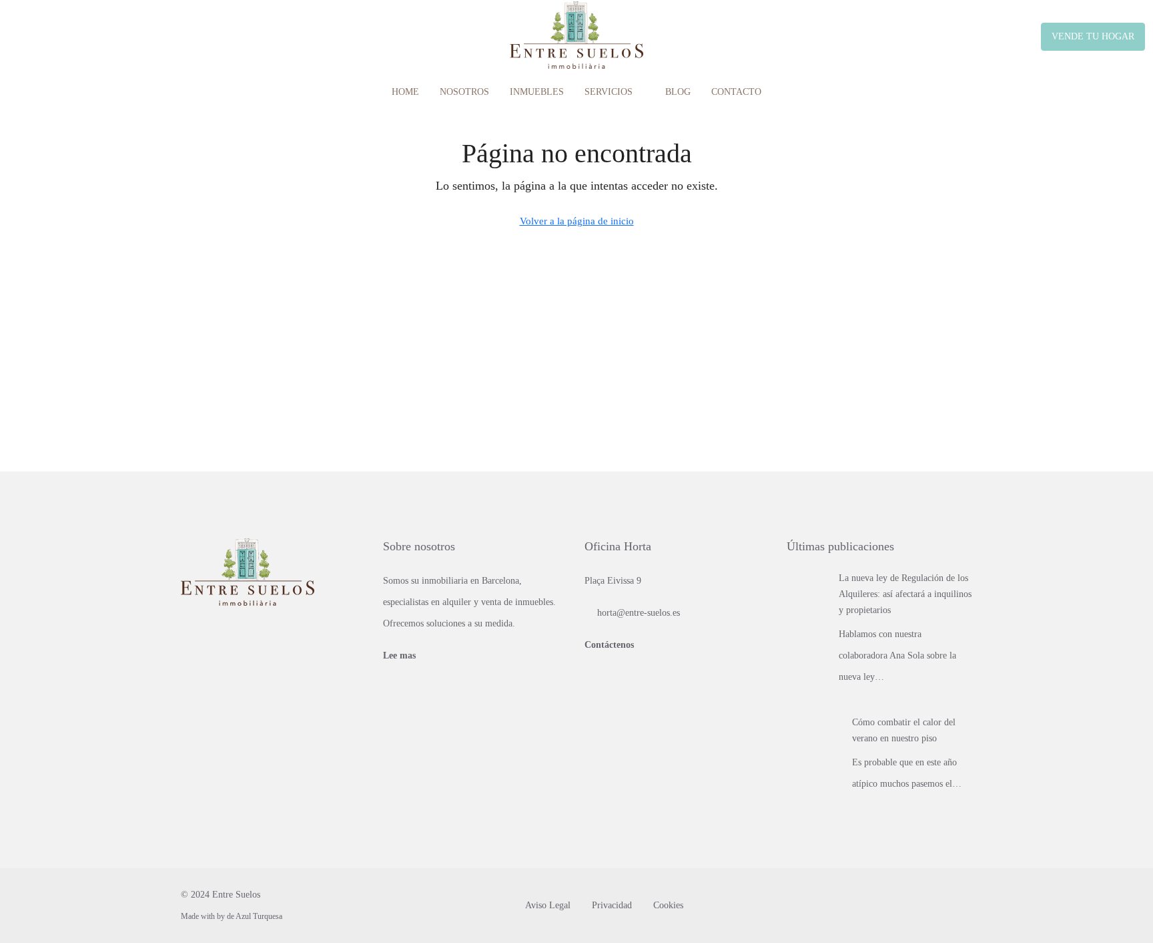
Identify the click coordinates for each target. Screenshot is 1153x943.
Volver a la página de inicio (577, 221)
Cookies (668, 905)
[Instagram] (960, 905)
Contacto (736, 92)
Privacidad (612, 905)
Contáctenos (609, 645)
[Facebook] (937, 905)
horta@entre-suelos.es (638, 613)
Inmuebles (537, 92)
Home (405, 92)
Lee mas (399, 655)
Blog (678, 92)
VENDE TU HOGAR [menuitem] (1093, 36)
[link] (808, 591)
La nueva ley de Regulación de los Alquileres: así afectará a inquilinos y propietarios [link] (905, 594)
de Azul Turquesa (254, 916)
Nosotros (464, 92)
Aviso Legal (547, 905)
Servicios (609, 92)
